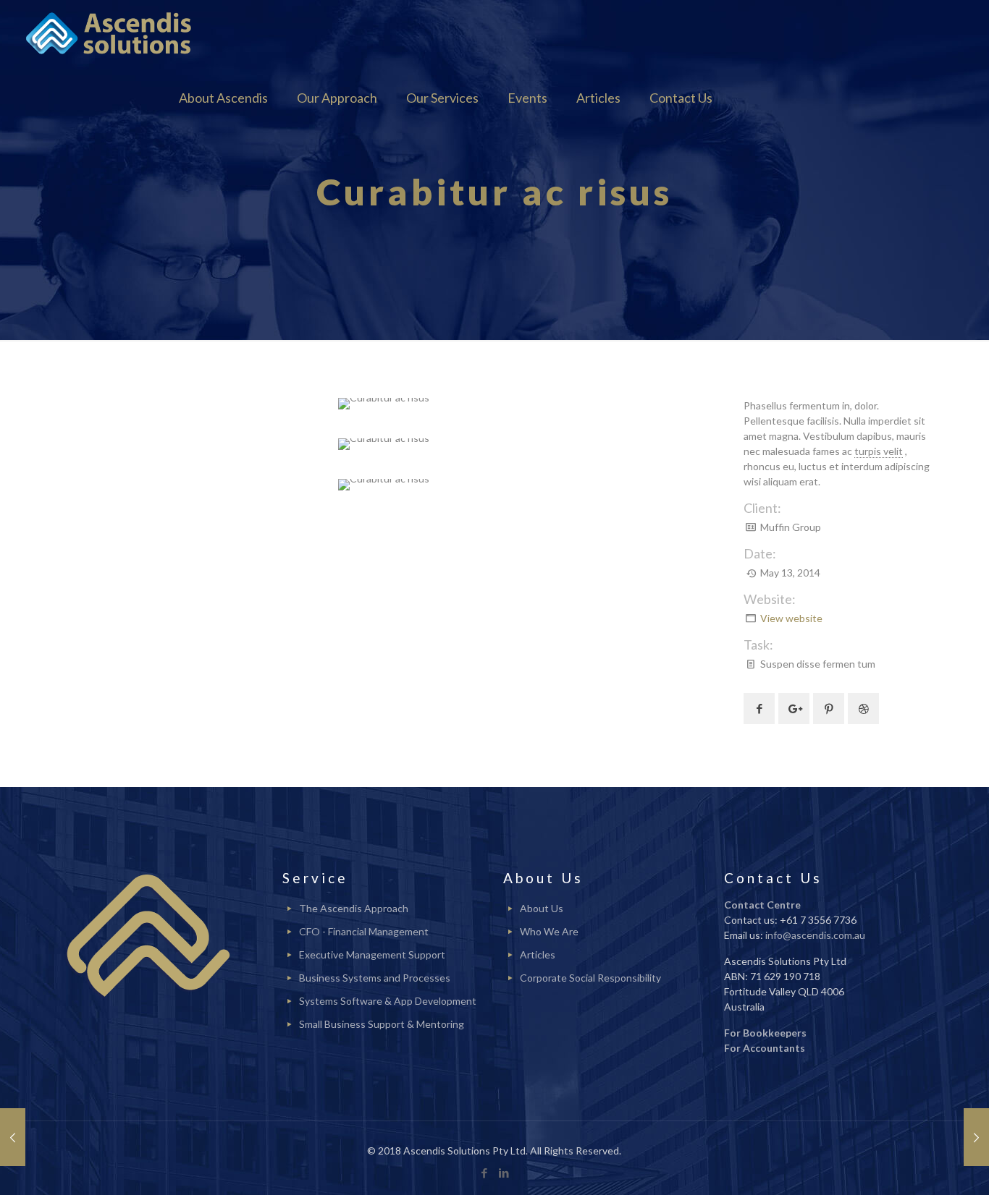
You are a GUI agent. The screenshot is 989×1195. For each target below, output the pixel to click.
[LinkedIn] (504, 1172)
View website (791, 618)
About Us (541, 908)
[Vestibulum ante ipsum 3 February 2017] (976, 1137)
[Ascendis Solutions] (109, 32)
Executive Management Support (372, 954)
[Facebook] (484, 1172)
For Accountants (764, 1048)
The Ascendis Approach (353, 908)
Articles (537, 954)
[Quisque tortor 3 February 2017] (12, 1137)
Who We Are (549, 931)
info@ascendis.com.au (815, 935)
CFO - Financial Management (364, 931)
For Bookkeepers (765, 1032)
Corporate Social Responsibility (590, 977)
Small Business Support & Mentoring (381, 1024)
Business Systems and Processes (374, 977)
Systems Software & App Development (387, 1001)
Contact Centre (762, 904)
